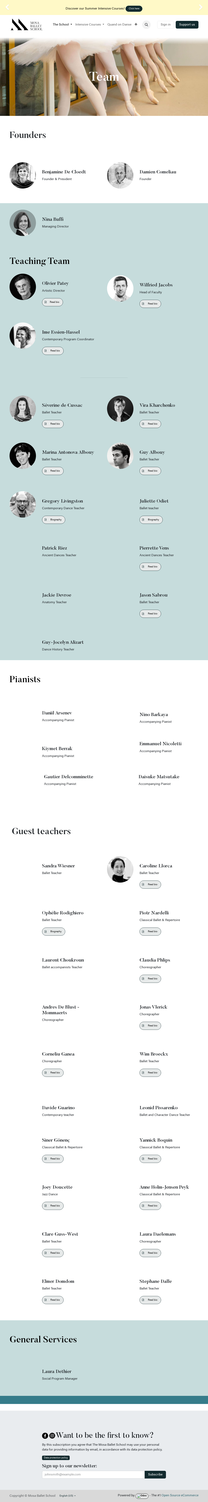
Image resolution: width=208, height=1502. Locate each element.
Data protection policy (56, 1458)
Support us (187, 24)
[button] (146, 24)
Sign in (166, 24)
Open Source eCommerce (179, 1495)
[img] (8, 7)
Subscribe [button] (155, 1474)
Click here (134, 8)
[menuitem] (62, 25)
